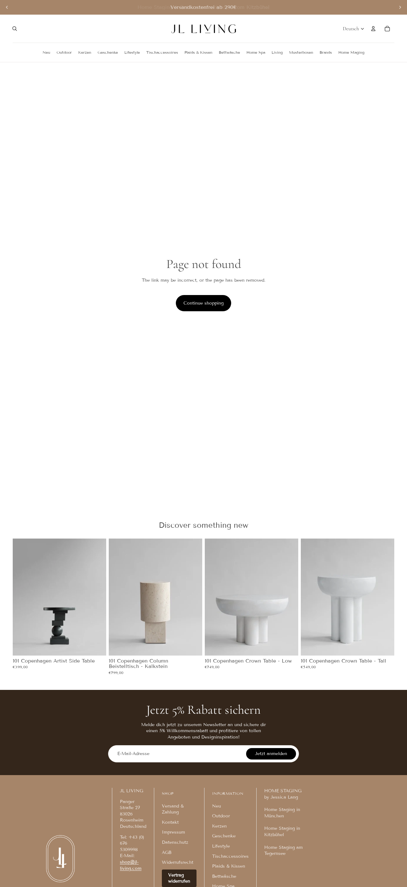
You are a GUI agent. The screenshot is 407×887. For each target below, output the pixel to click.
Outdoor (221, 816)
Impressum (173, 832)
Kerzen (219, 826)
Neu (216, 806)
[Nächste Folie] (400, 7)
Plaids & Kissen (228, 866)
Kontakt (170, 822)
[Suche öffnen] (15, 29)
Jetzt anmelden (271, 753)
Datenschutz (175, 842)
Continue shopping (203, 303)
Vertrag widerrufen (179, 878)
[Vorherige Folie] (7, 7)
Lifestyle (221, 846)
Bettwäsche (224, 876)
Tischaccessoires (230, 856)
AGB (166, 852)
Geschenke (224, 836)
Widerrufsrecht (177, 862)
